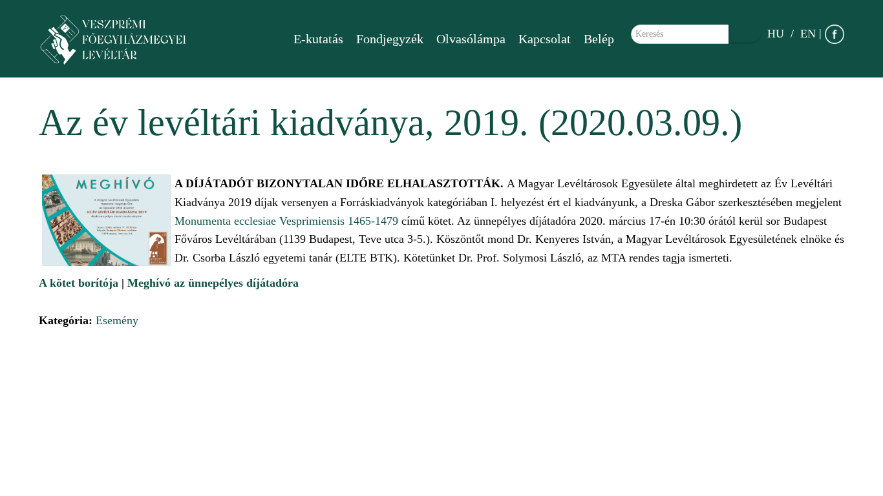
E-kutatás (318, 39)
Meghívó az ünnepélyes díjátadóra (213, 282)
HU (775, 33)
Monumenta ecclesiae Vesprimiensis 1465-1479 (286, 220)
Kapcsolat (544, 39)
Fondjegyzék (389, 39)
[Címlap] (119, 39)
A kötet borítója (78, 282)
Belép (599, 39)
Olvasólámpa (470, 39)
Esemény (117, 320)
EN (808, 33)
